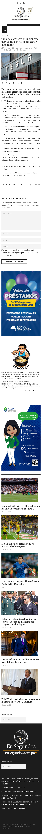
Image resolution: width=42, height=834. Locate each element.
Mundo (26, 824)
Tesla (36, 48)
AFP (2, 48)
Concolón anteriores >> (33, 391)
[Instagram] (24, 3)
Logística (6, 828)
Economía (5, 35)
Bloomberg (28, 48)
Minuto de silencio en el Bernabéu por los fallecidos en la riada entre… (20, 507)
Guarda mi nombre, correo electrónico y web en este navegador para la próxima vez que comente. (19, 252)
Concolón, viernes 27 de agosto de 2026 (15, 382)
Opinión (16, 826)
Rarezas (28, 826)
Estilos (22, 826)
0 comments (37, 184)
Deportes (32, 824)
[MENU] (4, 29)
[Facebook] (17, 3)
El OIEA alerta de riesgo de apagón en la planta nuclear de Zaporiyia (20, 700)
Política (5, 824)
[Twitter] (20, 3)
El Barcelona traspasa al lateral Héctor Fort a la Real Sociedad (21, 582)
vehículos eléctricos (19, 50)
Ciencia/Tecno (7, 826)
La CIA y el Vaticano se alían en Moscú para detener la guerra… (20, 660)
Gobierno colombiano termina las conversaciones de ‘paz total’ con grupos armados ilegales (18, 622)
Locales (19, 824)
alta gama (19, 48)
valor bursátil (7, 50)
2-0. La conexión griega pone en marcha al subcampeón (17, 545)
